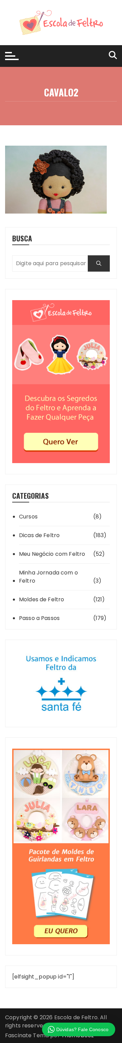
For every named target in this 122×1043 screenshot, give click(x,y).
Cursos (28, 516)
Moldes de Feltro (41, 599)
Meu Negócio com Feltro (52, 554)
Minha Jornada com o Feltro (48, 577)
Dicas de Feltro (39, 535)
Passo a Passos (39, 618)
